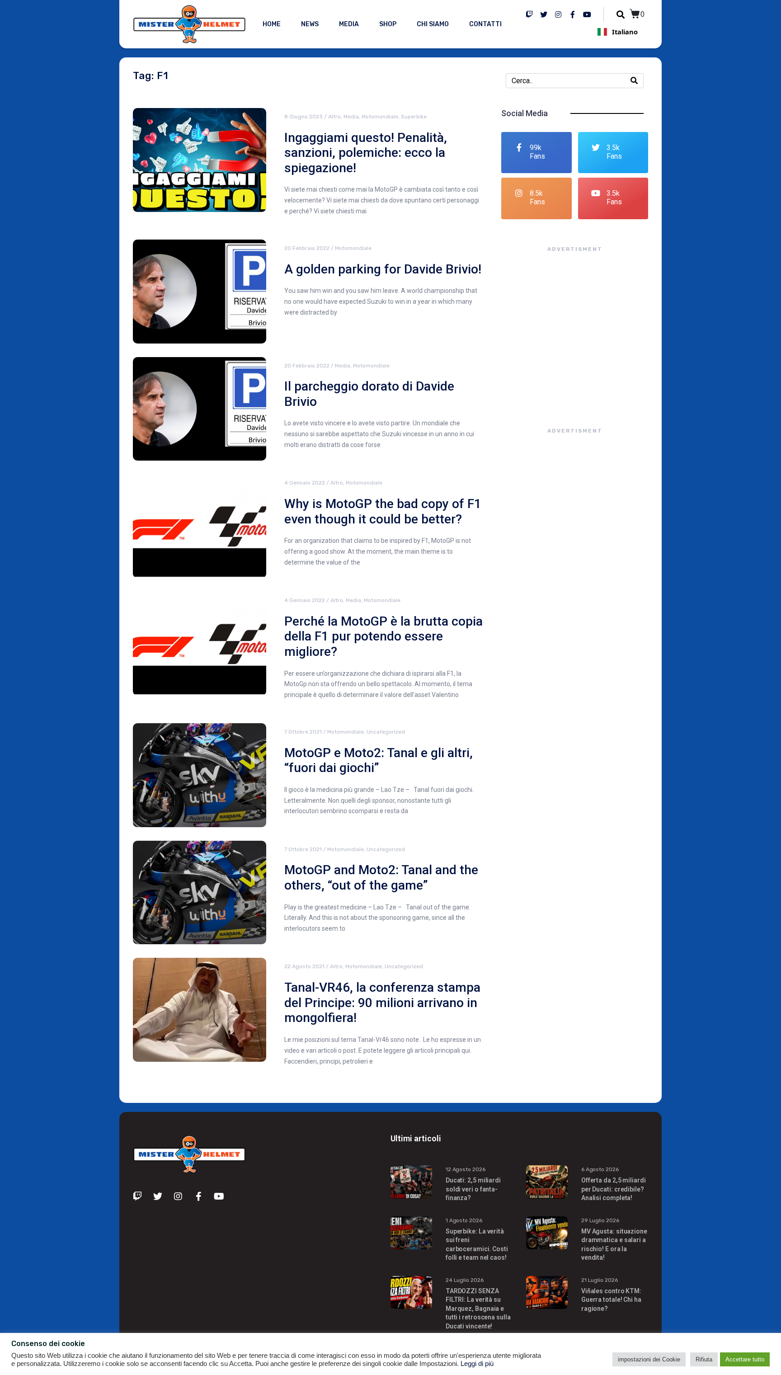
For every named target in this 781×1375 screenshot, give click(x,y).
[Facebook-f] (572, 14)
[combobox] (617, 31)
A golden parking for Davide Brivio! (382, 269)
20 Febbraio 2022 (306, 248)
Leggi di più (477, 1363)
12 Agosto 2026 (465, 1169)
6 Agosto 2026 (600, 1169)
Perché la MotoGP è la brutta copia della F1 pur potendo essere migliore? (383, 636)
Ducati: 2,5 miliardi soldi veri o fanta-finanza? (473, 1189)
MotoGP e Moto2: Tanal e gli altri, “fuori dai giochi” (378, 760)
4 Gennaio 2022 (304, 483)
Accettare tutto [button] (744, 1359)
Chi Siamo (433, 24)
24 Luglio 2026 (465, 1280)
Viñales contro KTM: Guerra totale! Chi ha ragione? (611, 1299)
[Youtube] (587, 14)
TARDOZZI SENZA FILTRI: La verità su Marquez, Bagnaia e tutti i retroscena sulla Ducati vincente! (478, 1308)
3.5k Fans (614, 151)
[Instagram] (558, 14)
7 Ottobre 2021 (303, 732)
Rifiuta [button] (704, 1359)
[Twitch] (529, 14)
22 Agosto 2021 (304, 966)
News (310, 24)
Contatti (485, 24)
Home (272, 24)
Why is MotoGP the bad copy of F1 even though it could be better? (382, 511)
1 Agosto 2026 (464, 1220)
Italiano (625, 31)
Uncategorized (386, 732)
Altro (334, 116)
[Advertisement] (575, 330)
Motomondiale (380, 116)
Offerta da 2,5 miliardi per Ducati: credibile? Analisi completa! (613, 1189)
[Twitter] (543, 14)
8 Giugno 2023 (303, 116)
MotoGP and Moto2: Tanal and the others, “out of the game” (381, 877)
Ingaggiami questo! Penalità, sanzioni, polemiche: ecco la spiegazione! (365, 152)
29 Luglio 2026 (600, 1220)
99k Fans (537, 151)
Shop (387, 24)
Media (349, 24)
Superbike (414, 116)
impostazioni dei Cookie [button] (649, 1359)
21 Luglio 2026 (599, 1280)
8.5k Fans (537, 197)
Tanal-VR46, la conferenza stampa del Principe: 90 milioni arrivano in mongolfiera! (382, 1002)
